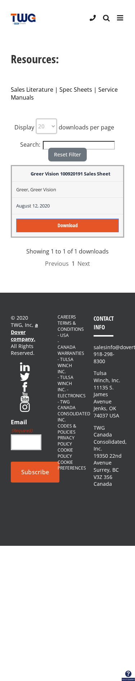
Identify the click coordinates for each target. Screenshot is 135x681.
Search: (30, 144)
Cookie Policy (65, 453)
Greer (22, 189)
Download (68, 225)
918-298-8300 (104, 358)
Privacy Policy (66, 441)
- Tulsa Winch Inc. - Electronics (67, 386)
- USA (63, 335)
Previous (57, 264)
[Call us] (93, 17)
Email (22, 426)
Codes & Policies (67, 429)
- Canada (67, 345)
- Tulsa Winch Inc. (65, 366)
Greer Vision (43, 189)
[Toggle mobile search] (106, 18)
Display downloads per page (64, 127)
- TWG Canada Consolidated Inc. (67, 411)
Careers (67, 317)
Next (83, 264)
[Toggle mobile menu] (120, 18)
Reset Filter (67, 154)
